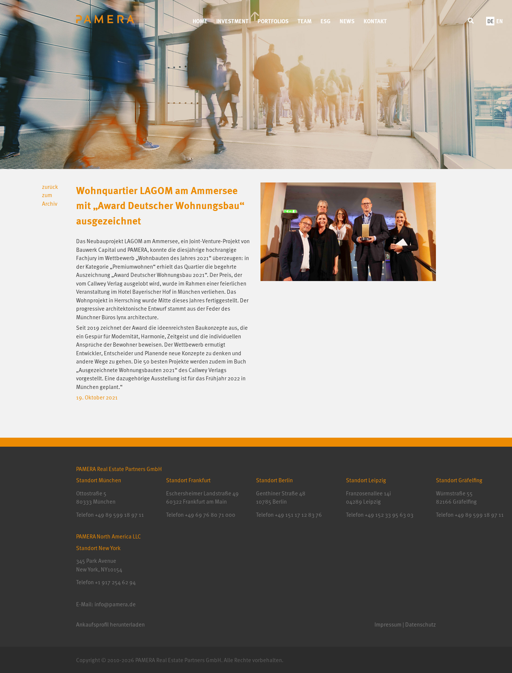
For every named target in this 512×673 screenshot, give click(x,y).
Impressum (387, 624)
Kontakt (375, 21)
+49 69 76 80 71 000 (210, 514)
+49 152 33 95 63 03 (388, 514)
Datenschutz (420, 624)
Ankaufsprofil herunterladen (110, 624)
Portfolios (273, 21)
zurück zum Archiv (50, 195)
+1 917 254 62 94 (115, 582)
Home (200, 21)
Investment (232, 21)
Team (304, 21)
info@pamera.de (115, 604)
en (499, 21)
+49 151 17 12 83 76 (298, 514)
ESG (325, 21)
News (347, 21)
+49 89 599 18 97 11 (119, 514)
